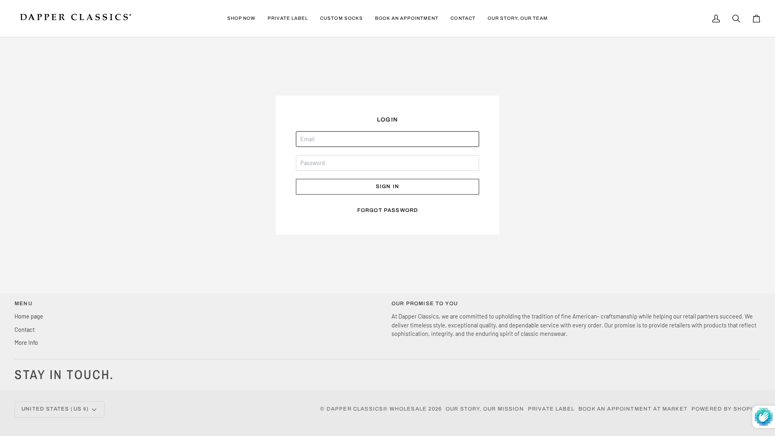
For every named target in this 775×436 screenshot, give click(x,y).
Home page (29, 316)
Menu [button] (23, 303)
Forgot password (387, 210)
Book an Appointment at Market (632, 409)
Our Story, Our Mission (485, 409)
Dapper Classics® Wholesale (377, 409)
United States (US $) (55, 409)
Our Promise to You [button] (425, 303)
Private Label (551, 409)
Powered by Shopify (725, 409)
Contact (25, 329)
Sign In (387, 186)
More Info (26, 342)
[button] (241, 18)
